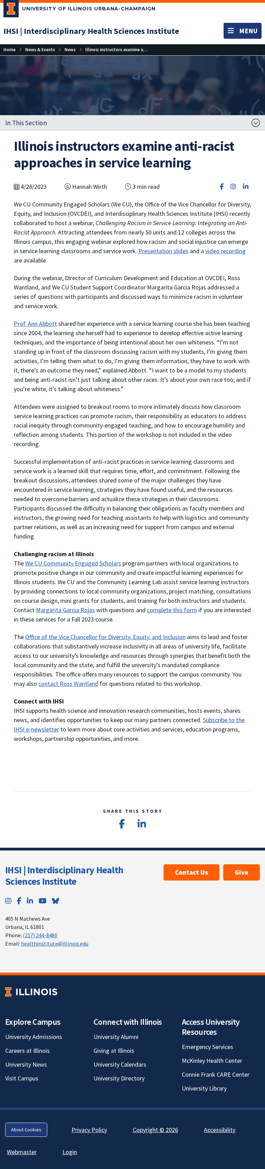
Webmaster (22, 1152)
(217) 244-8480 (40, 935)
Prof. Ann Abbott (35, 324)
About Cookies (26, 1129)
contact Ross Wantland (68, 684)
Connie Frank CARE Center (215, 1074)
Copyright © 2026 (155, 1130)
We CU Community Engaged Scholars (73, 563)
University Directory (119, 1078)
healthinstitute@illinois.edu (54, 943)
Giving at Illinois (114, 1051)
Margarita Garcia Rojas (65, 610)
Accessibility (219, 1130)
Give (241, 872)
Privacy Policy (89, 1130)
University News (26, 1064)
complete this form (172, 610)
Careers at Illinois (27, 1051)
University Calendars (120, 1064)
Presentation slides (163, 251)
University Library (204, 1088)
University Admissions (33, 1037)
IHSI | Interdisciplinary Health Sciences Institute (64, 876)
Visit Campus (21, 1078)
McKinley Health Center (212, 1061)
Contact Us (191, 872)
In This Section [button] (26, 123)
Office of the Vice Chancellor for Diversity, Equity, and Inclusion (105, 637)
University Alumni (116, 1037)
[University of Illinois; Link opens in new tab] (31, 992)
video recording (225, 251)
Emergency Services (207, 1047)
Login (69, 1152)
